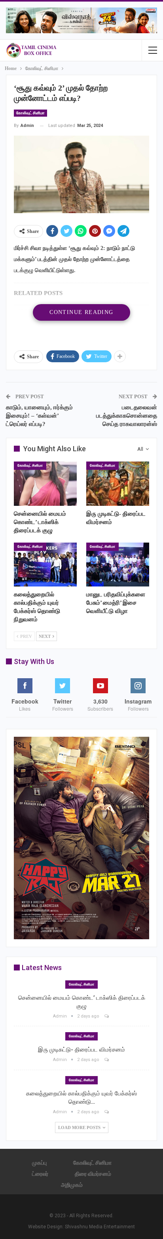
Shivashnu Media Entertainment (100, 1227)
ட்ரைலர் (40, 1174)
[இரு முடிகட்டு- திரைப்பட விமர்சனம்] (117, 483)
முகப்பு (39, 1163)
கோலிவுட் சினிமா (30, 113)
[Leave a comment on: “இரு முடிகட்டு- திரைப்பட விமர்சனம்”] (107, 1059)
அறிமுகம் (72, 1185)
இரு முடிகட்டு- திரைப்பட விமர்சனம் (81, 1049)
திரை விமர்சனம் (93, 1174)
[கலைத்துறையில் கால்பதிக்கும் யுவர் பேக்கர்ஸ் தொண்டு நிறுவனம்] (45, 564)
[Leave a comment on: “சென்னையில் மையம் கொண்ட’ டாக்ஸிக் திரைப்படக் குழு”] (107, 1016)
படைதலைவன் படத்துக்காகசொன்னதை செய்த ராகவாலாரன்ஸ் (126, 415)
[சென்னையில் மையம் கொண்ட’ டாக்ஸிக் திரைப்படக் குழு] (45, 483)
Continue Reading (81, 312)
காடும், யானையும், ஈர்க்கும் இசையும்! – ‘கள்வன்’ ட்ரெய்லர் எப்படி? (39, 415)
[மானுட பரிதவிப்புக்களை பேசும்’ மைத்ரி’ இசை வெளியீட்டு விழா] (117, 564)
